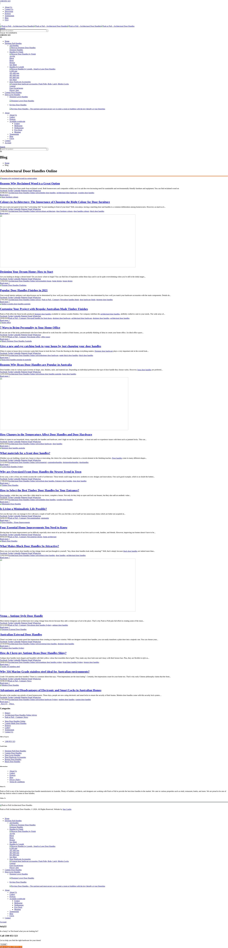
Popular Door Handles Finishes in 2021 (24, 290)
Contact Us (9, 9)
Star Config (67, 809)
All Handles (14, 45)
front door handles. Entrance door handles (56, 481)
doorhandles (83, 462)
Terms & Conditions (17, 782)
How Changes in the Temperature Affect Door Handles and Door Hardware (46, 434)
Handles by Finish (16, 52)
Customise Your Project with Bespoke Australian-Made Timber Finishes (44, 308)
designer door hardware (61, 318)
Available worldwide (17, 121)
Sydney (17, 124)
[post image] (114, 178)
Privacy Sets (14, 90)
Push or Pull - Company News (53, 300)
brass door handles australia (51, 374)
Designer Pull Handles (13, 43)
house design (67, 281)
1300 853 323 (5, 1)
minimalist (45, 518)
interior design (36, 537)
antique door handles (60, 625)
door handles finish (72, 300)
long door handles (79, 481)
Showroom (9, 11)
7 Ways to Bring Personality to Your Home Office (30, 327)
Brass (12, 60)
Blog (6, 18)
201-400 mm (14, 73)
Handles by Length (17, 67)
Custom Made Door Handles (15, 723)
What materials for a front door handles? (25, 453)
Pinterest (24, 191)
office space (45, 337)
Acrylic (12, 56)
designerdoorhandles (70, 462)
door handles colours (81, 211)
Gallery (12, 117)
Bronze (12, 63)
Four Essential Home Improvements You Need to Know (33, 527)
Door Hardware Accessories (20, 82)
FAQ (7, 20)
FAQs (12, 138)
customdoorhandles (55, 462)
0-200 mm (13, 71)
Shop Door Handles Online (15, 721)
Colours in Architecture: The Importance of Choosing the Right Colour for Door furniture (55, 201)
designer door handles (104, 300)
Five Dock (18, 130)
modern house (46, 281)
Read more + (5, 195)
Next (12, 704)
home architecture (49, 537)
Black (12, 58)
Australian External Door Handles (21, 634)
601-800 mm (14, 78)
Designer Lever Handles (19, 97)
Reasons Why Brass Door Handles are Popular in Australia (36, 364)
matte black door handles (68, 355)
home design (57, 281)
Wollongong (19, 128)
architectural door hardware (67, 193)
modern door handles (66, 700)
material (44, 462)
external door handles (49, 644)
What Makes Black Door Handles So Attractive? (29, 546)
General (12, 86)
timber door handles (48, 193)
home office (35, 337)
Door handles (117, 458)
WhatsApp (37, 191)
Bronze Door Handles (13, 759)
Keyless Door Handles (18, 105)
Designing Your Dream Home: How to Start (26, 271)
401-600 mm (14, 75)
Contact (8, 141)
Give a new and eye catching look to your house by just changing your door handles (50, 346)
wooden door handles (86, 193)
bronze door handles (91, 662)
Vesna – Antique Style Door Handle (21, 615)
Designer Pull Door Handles (15, 751)
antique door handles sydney (51, 662)
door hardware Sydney (49, 700)
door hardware (46, 444)
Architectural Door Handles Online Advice (25, 193)
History (7, 713)
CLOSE (3, 945)
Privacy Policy (15, 780)
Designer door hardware (104, 351)
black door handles (97, 211)
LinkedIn (17, 191)
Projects (8, 14)
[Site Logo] (67, 26)
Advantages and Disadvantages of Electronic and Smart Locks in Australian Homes (50, 690)
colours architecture (48, 211)
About (7, 113)
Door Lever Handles (12, 95)
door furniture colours (64, 211)
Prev (2, 704)
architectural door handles (110, 314)
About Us (8, 7)
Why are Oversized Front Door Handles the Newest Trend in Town (40, 471)
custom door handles (83, 700)
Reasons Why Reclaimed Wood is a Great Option (30, 183)
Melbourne (18, 126)
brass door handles (144, 370)
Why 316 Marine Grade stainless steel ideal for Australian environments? (45, 671)
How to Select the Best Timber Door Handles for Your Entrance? (39, 490)
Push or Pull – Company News (16, 717)
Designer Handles (16, 50)
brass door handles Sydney (41, 625)
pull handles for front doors (41, 318)
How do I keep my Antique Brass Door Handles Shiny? (33, 653)
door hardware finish (87, 300)
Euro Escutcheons (16, 88)
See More (13, 65)
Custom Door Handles (13, 92)
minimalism (35, 518)
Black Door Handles (12, 762)
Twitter (10, 191)
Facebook (3, 191)
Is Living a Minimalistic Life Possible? (23, 508)
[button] (2, 28)
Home (7, 41)
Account (8, 143)
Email (30, 191)
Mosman (17, 132)
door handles (57, 444)
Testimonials (9, 16)
